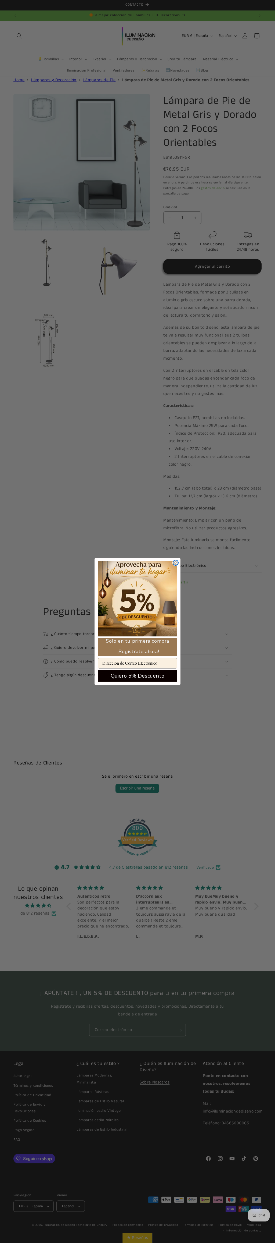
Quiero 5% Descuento (137, 675)
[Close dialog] (175, 562)
